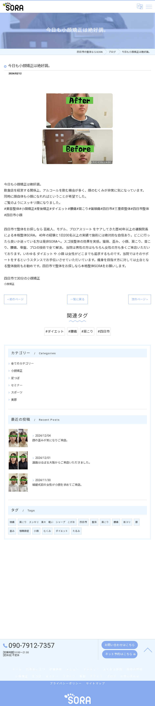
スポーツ (16, 392)
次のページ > (140, 299)
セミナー (16, 385)
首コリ (127, 522)
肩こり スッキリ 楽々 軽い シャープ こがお (47, 522)
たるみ (76, 531)
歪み (12, 531)
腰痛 (116, 522)
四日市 (83, 522)
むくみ (47, 531)
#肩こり (87, 331)
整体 (94, 522)
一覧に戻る (77, 299)
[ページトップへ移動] (148, 650)
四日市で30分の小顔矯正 (22, 278)
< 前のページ (15, 299)
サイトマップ (95, 683)
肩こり (105, 522)
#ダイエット (54, 331)
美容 (14, 399)
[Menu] (148, 6)
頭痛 (12, 522)
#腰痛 (72, 331)
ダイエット (62, 531)
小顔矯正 (9, 284)
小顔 (36, 531)
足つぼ (15, 378)
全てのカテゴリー (22, 363)
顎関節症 (24, 531)
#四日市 (104, 331)
